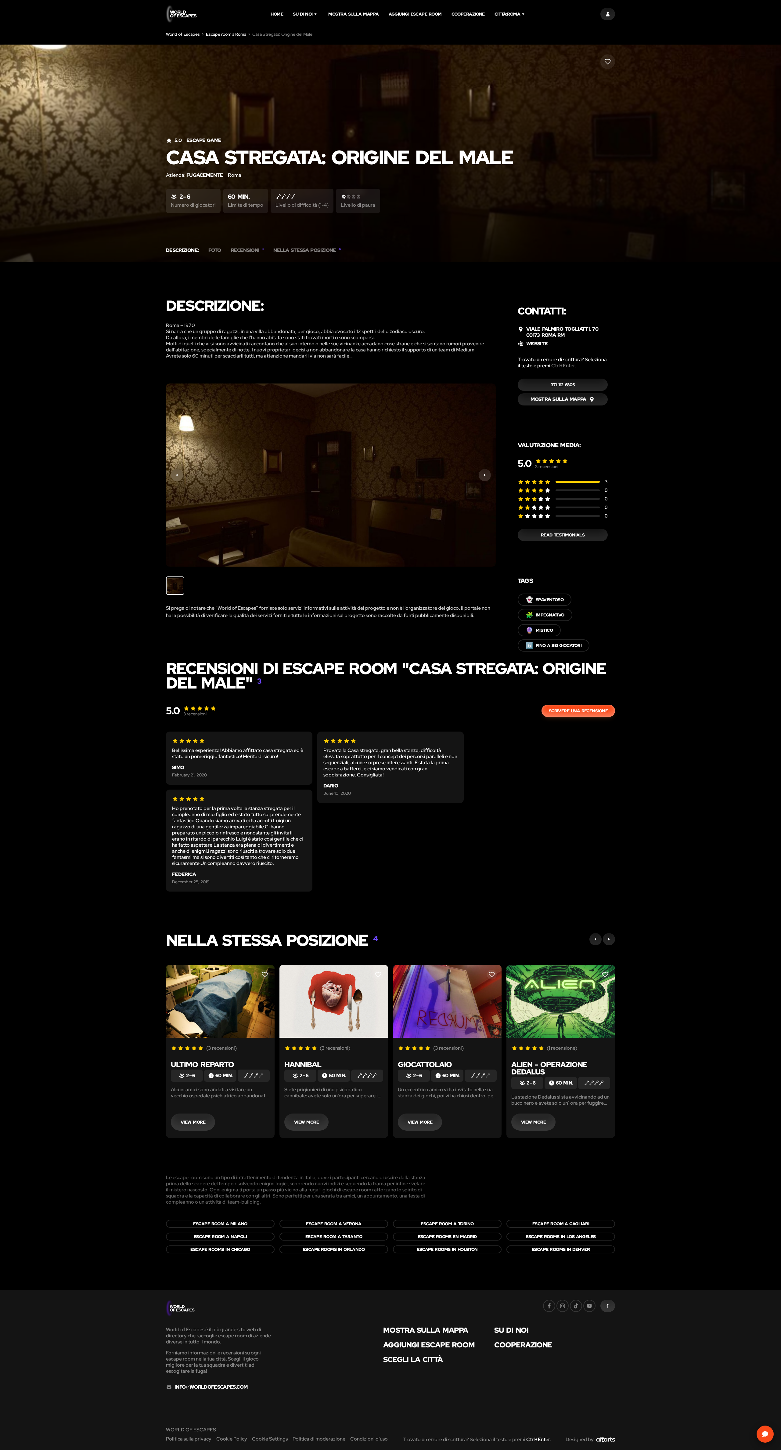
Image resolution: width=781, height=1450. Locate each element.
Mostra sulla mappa (353, 14)
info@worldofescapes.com (211, 1387)
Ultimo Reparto (202, 1064)
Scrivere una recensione (578, 711)
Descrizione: (182, 250)
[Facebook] (549, 1306)
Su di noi (302, 14)
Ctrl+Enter (563, 365)
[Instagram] (562, 1306)
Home (277, 14)
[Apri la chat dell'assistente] (765, 1434)
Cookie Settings (270, 1439)
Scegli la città (413, 1359)
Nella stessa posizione (306, 250)
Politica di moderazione (319, 1439)
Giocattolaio (425, 1064)
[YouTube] (589, 1306)
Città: (507, 14)
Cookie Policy (231, 1439)
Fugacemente (204, 175)
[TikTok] (576, 1306)
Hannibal (302, 1064)
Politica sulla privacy (188, 1439)
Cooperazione (468, 14)
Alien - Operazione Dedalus (549, 1068)
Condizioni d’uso (369, 1439)
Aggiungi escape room (415, 14)
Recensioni (247, 250)
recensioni (546, 466)
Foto (214, 250)
